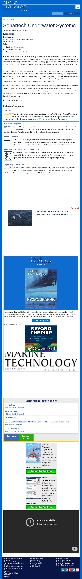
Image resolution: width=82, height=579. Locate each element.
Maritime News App (62, 558)
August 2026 (41, 264)
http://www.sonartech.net (18, 52)
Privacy (6, 576)
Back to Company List (10, 19)
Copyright (7, 574)
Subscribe (41, 471)
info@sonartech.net (17, 47)
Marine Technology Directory (13, 568)
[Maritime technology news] (15, 8)
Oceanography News (36, 558)
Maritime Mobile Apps (63, 562)
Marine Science (35, 566)
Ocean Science (35, 565)
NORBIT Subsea (11, 136)
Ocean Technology (36, 562)
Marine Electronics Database (65, 563)
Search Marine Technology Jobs (41, 400)
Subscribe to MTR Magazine (13, 562)
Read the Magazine (41, 320)
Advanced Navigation (12, 123)
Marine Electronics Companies (65, 565)
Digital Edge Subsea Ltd (14, 164)
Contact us (7, 570)
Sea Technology (35, 560)
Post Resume (11, 436)
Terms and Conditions (11, 573)
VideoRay (8, 110)
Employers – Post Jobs (26, 437)
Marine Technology (36, 563)
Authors (6, 571)
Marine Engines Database (64, 560)
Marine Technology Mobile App (13, 566)
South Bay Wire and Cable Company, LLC (22, 149)
